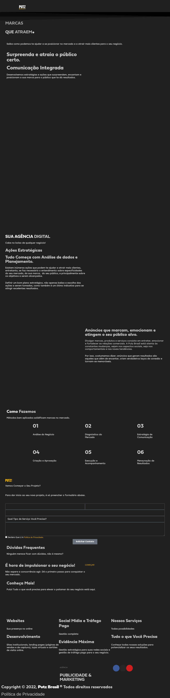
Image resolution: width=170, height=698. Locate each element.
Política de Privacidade (23, 694)
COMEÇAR (89, 565)
